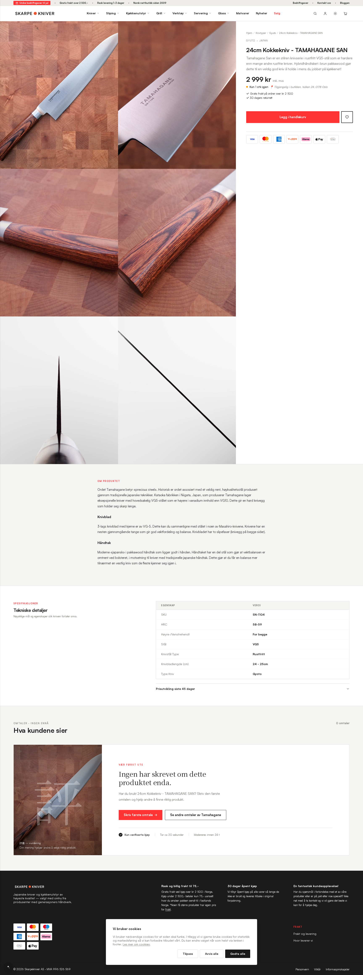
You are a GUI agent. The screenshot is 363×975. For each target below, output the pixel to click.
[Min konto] (325, 13)
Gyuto (272, 32)
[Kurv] (345, 13)
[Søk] (315, 13)
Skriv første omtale (138, 815)
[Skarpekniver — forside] (34, 13)
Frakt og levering (304, 933)
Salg (277, 13)
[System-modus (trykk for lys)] (335, 13)
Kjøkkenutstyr (136, 13)
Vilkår (317, 969)
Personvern (302, 969)
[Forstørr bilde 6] (229, 323)
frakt (168, 909)
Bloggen (345, 2)
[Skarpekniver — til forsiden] (42, 886)
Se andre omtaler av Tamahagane (195, 815)
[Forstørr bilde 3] (112, 175)
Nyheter (261, 13)
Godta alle (237, 953)
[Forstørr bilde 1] (112, 27)
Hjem (249, 32)
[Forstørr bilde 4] (229, 175)
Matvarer (242, 13)
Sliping (111, 13)
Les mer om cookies (136, 944)
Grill (159, 13)
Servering (201, 13)
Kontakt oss (324, 2)
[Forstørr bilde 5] (112, 323)
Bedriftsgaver (300, 2)
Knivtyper (261, 32)
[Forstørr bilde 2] (229, 27)
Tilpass (188, 953)
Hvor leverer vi (303, 940)
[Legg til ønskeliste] (347, 117)
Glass (222, 13)
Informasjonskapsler (338, 969)
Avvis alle (211, 953)
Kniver (91, 13)
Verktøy (178, 13)
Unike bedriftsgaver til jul (34, 2)
